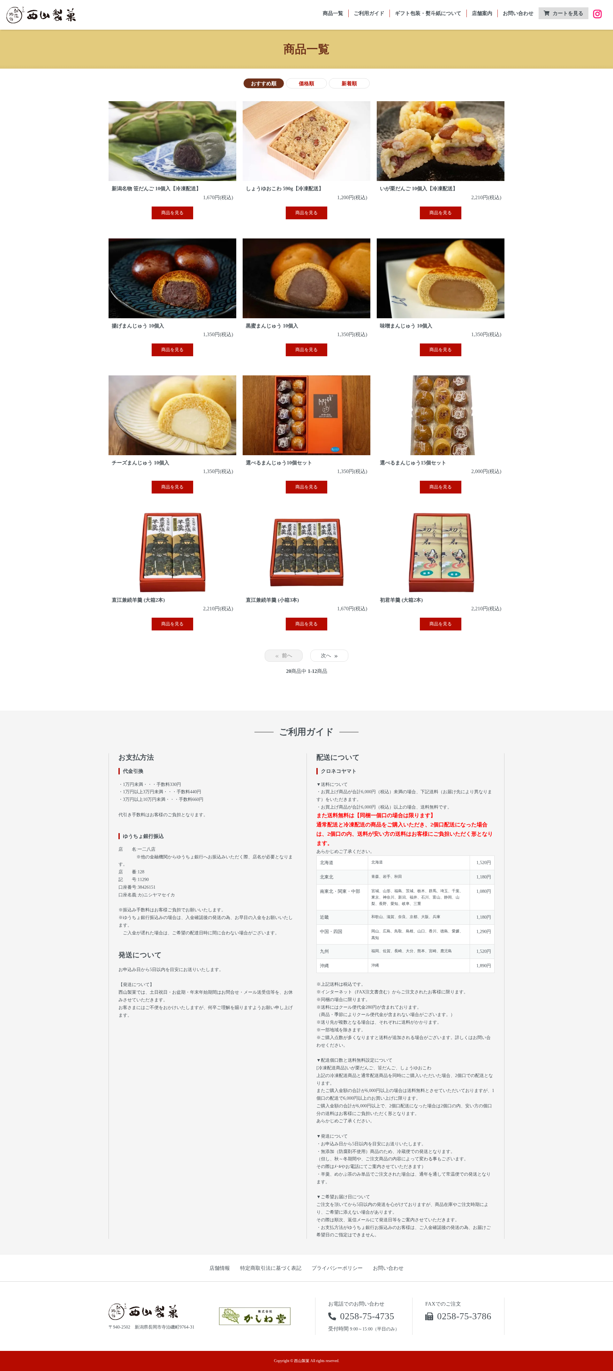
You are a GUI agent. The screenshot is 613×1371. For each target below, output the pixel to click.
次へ (329, 655)
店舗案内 (482, 13)
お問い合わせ (518, 13)
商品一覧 (333, 13)
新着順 (349, 83)
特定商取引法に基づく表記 (270, 1268)
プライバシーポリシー (337, 1268)
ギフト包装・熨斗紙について (428, 13)
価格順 (306, 83)
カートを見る (568, 13)
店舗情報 (219, 1268)
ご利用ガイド (369, 13)
